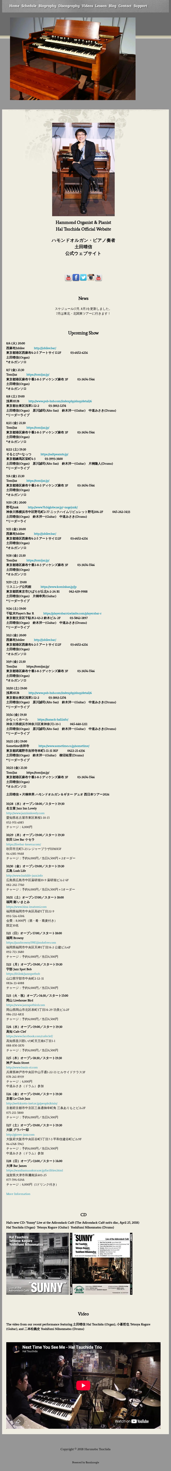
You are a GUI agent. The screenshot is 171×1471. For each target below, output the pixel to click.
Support (140, 5)
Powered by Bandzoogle (85, 1462)
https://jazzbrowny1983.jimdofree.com (31, 942)
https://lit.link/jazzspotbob (23, 974)
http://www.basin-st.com (22, 1067)
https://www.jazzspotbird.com (25, 1005)
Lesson (101, 5)
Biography (47, 5)
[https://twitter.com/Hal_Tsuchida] (83, 277)
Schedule (28, 5)
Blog (112, 5)
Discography (69, 5)
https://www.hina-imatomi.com (26, 907)
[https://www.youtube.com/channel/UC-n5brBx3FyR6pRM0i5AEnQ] (98, 277)
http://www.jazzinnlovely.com (25, 813)
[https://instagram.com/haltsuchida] (91, 277)
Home (14, 5)
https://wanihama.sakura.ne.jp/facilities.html (34, 1170)
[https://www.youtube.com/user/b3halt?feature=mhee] (68, 277)
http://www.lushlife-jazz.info (24, 875)
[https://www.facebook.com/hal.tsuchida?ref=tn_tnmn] (76, 277)
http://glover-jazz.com (20, 1134)
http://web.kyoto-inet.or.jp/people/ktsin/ (31, 1103)
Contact (125, 5)
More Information (18, 1194)
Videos (87, 5)
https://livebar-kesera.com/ (23, 844)
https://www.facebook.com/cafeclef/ (29, 1036)
